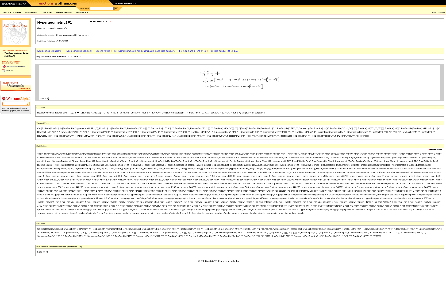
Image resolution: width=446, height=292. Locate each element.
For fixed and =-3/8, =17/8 (224, 51)
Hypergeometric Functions (48, 51)
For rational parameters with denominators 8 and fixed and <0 (144, 51)
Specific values (103, 51)
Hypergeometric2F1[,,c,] (78, 51)
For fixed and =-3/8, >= (192, 51)
